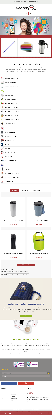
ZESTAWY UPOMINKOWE (12, 177)
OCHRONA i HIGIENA (10, 140)
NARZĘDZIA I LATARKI (11, 136)
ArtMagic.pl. (28, 349)
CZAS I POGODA (9, 91)
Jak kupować (3, 394)
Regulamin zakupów (5, 400)
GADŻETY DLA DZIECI (11, 103)
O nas (2, 392)
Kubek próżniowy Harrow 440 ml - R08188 (13, 253)
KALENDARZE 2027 (10, 132)
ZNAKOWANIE (9, 181)
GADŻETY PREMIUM (10, 124)
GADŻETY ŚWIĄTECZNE (11, 78)
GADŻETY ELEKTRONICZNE (12, 111)
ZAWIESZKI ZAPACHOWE (12, 173)
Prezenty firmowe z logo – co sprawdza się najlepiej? (17, 271)
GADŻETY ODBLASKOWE (12, 119)
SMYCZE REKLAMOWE (11, 165)
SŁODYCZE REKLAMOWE (11, 161)
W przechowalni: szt (46, 2)
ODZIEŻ (7, 144)
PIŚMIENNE (8, 148)
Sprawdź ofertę (25, 315)
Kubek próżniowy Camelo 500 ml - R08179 (13, 220)
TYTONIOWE (8, 169)
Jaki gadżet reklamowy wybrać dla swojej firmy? (16, 274)
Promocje (25, 190)
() (32, 13)
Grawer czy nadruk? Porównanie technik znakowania (17, 273)
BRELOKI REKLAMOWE (11, 87)
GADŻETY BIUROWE (10, 99)
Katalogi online (14, 398)
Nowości (14, 190)
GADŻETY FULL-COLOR (11, 115)
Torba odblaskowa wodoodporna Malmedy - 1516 (39, 254)
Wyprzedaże (36, 190)
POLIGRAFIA (8, 156)
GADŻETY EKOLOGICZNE (11, 107)
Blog (12, 400)
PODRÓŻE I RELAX (10, 152)
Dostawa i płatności (5, 398)
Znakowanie (3, 396)
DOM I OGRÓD (9, 95)
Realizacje (13, 396)
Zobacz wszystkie (26, 264)
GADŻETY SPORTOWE (11, 128)
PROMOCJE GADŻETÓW (11, 82)
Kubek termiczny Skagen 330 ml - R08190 (39, 220)
